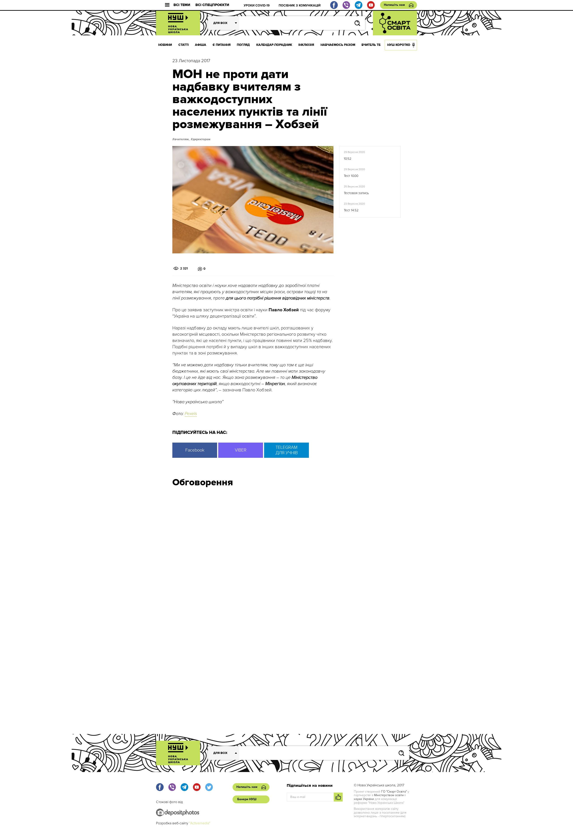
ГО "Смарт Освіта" (394, 791)
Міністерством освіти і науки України (379, 797)
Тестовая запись (356, 193)
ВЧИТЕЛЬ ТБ (371, 45)
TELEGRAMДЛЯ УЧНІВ (287, 450)
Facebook (194, 450)
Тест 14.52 (351, 210)
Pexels (191, 413)
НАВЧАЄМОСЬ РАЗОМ (338, 45)
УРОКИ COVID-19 (257, 5)
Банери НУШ (247, 799)
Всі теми (181, 5)
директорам (201, 139)
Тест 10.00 (351, 176)
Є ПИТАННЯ (222, 45)
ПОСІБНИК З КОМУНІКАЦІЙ (300, 5)
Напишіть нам (394, 5)
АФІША (200, 45)
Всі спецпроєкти (212, 5)
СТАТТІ (183, 45)
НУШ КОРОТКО (398, 45)
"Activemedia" (199, 823)
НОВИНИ (165, 45)
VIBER (240, 450)
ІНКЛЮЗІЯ (306, 45)
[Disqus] (286, 551)
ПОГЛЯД (243, 45)
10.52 (347, 159)
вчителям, (182, 139)
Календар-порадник (274, 45)
